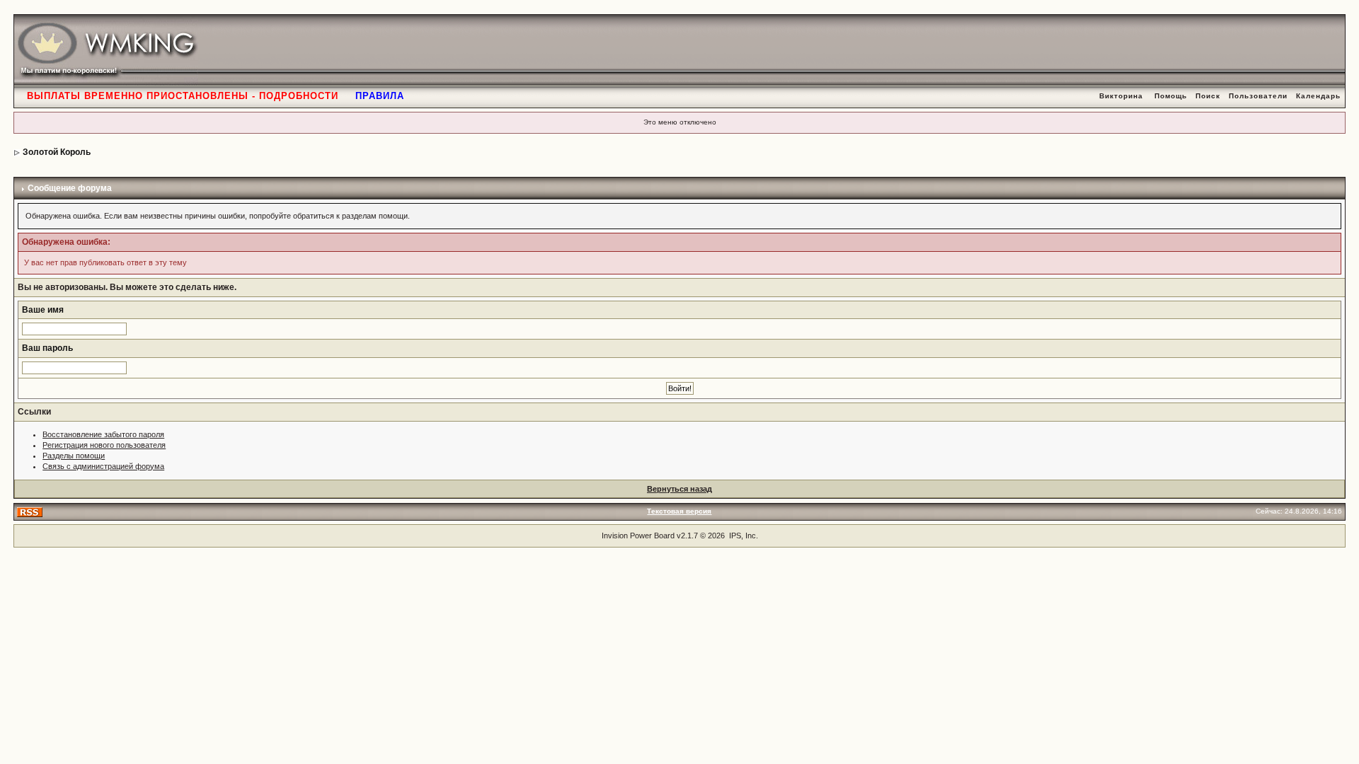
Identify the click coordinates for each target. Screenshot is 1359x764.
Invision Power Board (638, 535)
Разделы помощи (73, 455)
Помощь (1170, 96)
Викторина (1121, 96)
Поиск (1207, 96)
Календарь (1318, 96)
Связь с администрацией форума (103, 466)
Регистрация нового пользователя (104, 445)
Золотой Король (57, 152)
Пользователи (1258, 96)
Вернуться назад (679, 489)
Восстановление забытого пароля (103, 434)
